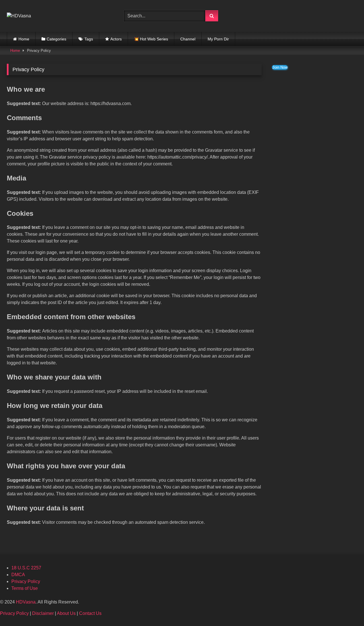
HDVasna (26, 602)
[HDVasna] (19, 16)
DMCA (18, 574)
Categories (56, 39)
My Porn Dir (218, 39)
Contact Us (90, 613)
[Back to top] (346, 609)
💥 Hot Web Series (151, 39)
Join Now (280, 67)
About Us (66, 613)
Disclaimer (43, 613)
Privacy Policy (25, 581)
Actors (116, 39)
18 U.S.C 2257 (26, 567)
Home (23, 39)
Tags (88, 39)
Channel (187, 39)
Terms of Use (24, 588)
